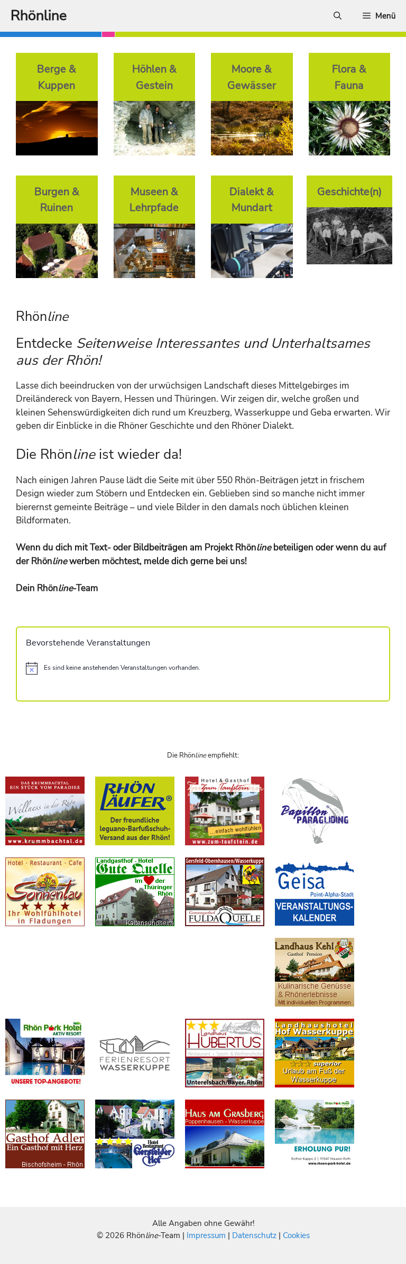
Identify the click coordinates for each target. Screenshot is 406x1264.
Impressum (207, 1235)
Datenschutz (254, 1235)
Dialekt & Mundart (251, 199)
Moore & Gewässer (251, 77)
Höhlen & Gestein (154, 77)
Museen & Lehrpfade (154, 199)
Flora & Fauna (349, 77)
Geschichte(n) (349, 191)
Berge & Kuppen (56, 77)
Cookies (296, 1235)
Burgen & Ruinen (56, 199)
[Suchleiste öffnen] (337, 16)
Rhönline (39, 15)
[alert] (203, 668)
